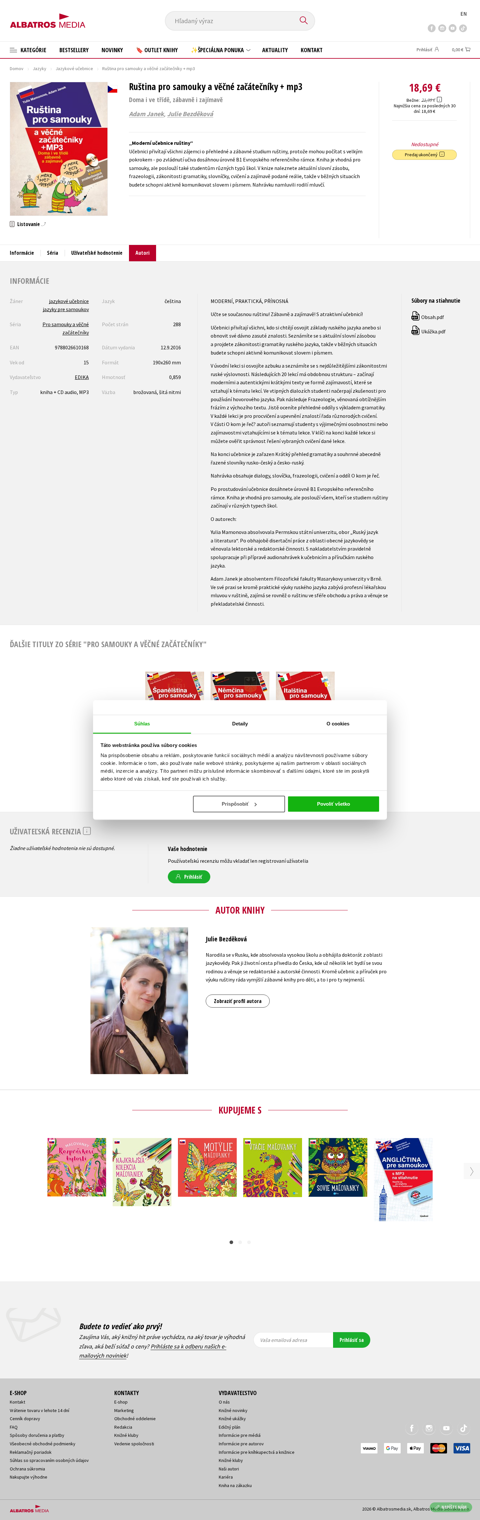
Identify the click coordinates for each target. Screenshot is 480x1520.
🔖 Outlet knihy (157, 50)
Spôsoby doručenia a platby (37, 1435)
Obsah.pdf (428, 317)
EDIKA (82, 377)
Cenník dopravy (25, 1418)
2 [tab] (240, 1242)
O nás (224, 1402)
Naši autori (229, 1469)
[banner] (48, 15)
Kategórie (32, 50)
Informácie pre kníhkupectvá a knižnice (257, 1452)
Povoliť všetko (333, 804)
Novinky (112, 50)
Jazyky (39, 68)
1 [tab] (231, 1242)
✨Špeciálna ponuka (218, 50)
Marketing (124, 1410)
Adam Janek (146, 113)
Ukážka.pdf (429, 331)
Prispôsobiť (235, 804)
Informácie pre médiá (240, 1435)
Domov (17, 68)
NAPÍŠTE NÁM (454, 1507)
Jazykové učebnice (74, 68)
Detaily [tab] (240, 723)
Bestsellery (73, 50)
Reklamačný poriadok (31, 1452)
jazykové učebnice (69, 301)
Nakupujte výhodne (28, 1477)
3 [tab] (249, 1242)
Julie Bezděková (190, 113)
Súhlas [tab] (142, 723)
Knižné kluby (126, 1435)
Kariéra (226, 1477)
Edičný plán (229, 1427)
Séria (52, 252)
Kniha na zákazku (235, 1485)
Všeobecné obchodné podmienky (42, 1444)
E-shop (121, 1402)
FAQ (14, 1427)
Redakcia (123, 1427)
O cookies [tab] (338, 723)
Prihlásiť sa (352, 1340)
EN (463, 13)
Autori (143, 252)
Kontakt (312, 50)
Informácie (22, 252)
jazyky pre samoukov (66, 309)
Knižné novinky (233, 1410)
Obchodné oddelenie (135, 1418)
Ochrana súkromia (27, 1469)
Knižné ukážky (232, 1418)
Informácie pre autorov (241, 1444)
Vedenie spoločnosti (134, 1444)
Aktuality (275, 50)
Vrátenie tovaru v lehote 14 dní (39, 1410)
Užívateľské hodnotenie (96, 252)
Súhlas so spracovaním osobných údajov (49, 1460)
